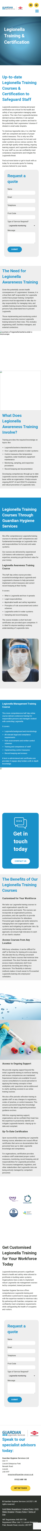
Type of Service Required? (18, 221)
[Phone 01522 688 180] (36, 5)
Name (10, 189)
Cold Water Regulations (11, 1509)
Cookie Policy (27, 1509)
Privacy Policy (21, 1512)
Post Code (12, 213)
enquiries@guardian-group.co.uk (20, 1474)
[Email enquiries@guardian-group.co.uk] (30, 5)
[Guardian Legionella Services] (12, 9)
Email (10, 197)
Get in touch (20, 1488)
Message (11, 230)
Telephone (12, 205)
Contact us (20, 861)
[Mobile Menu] (37, 11)
